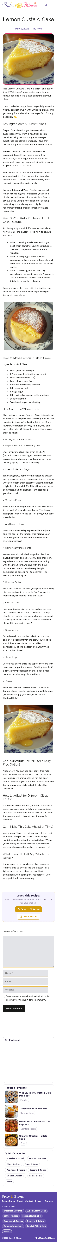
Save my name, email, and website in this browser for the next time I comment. (27, 998)
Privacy (39, 1201)
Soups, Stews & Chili (32, 1216)
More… (7, 1231)
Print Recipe (30, 916)
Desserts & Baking (35, 1221)
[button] (45, 5)
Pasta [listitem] (9, 1181)
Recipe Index (8, 1201)
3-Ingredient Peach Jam (33, 1108)
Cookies (49, 1201)
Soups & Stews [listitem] (31, 1164)
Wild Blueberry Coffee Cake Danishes (35, 1094)
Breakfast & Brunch (13, 1210)
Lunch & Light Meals (36, 1210)
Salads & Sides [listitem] (35, 1176)
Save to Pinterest (30, 909)
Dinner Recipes (11, 1216)
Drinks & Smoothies (13, 1226)
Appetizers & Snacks (13, 1221)
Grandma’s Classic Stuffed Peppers (35, 1123)
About (20, 1201)
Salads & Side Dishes (36, 1226)
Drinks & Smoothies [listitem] (15, 1176)
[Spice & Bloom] (19, 5)
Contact (29, 1201)
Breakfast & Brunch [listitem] (15, 1158)
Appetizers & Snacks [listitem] (16, 1170)
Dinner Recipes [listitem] (13, 1164)
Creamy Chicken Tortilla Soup (33, 1137)
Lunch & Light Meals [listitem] (38, 1158)
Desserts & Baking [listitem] (38, 1170)
